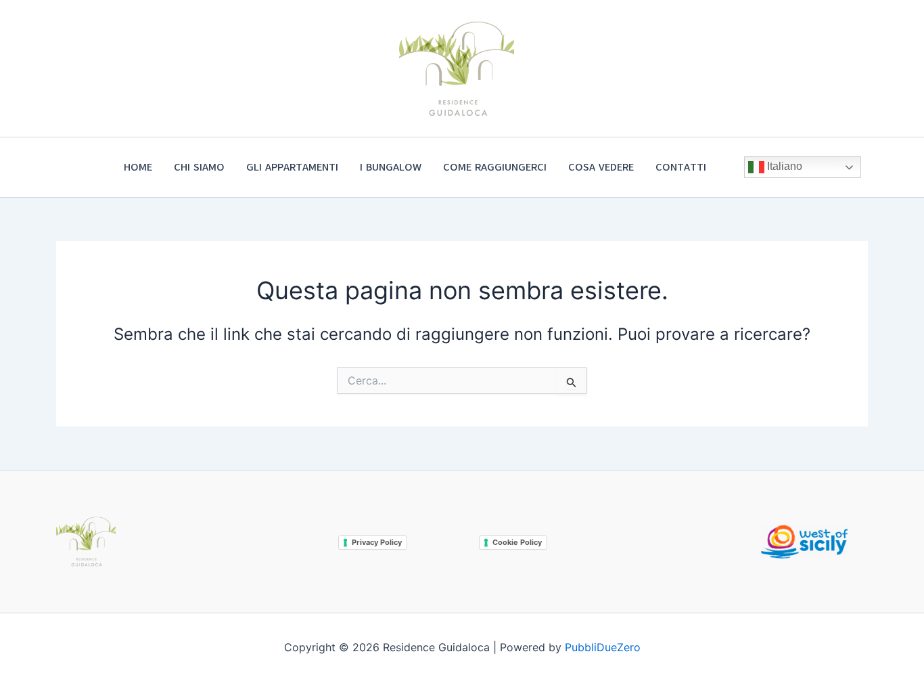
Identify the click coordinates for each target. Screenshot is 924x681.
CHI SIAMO (199, 167)
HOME (138, 167)
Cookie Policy (517, 542)
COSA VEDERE (601, 167)
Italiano (783, 166)
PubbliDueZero (603, 647)
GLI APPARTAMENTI (292, 167)
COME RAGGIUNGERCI (495, 167)
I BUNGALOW (390, 167)
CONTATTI (680, 167)
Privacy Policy (377, 542)
